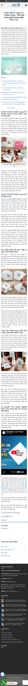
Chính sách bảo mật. (6, 632)
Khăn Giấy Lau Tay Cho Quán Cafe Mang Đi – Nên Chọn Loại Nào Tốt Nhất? (15, 619)
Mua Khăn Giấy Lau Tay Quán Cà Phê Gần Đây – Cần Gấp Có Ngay (14, 624)
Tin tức (14, 10)
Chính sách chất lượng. (7, 637)
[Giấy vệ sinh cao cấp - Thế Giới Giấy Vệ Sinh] (14, 5)
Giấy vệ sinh (4, 546)
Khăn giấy (4, 552)
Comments (11, 108)
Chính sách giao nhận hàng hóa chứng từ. (12, 642)
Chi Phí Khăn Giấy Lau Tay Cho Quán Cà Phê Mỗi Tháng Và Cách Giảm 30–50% (15, 600)
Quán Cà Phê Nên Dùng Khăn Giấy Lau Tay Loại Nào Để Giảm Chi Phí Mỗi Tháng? (16, 605)
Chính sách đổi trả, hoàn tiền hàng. (10, 639)
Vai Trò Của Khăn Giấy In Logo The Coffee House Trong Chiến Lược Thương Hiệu (14, 83)
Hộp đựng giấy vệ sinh (8, 549)
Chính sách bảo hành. (6, 635)
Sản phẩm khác (6, 555)
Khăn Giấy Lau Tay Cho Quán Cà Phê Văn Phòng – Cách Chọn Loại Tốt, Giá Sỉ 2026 (16, 610)
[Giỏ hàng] (26, 5)
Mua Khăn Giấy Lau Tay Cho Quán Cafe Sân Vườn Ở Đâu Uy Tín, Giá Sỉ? (15, 614)
